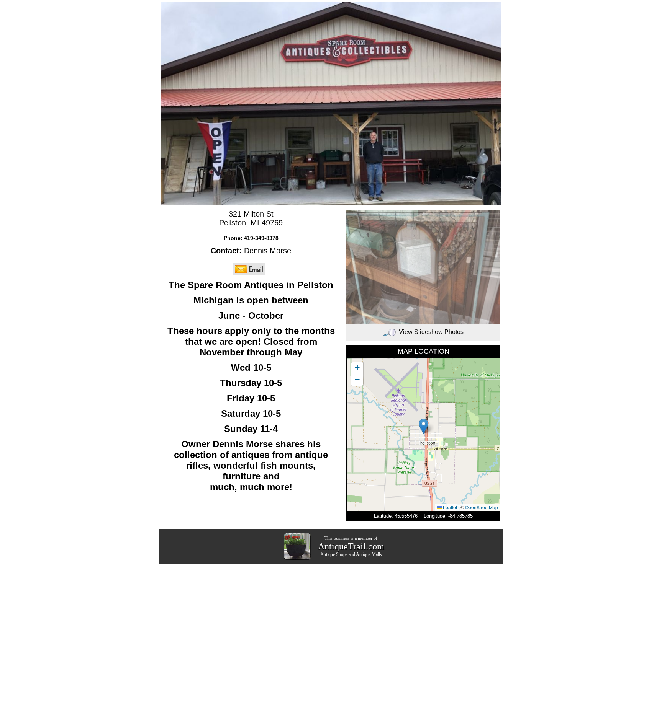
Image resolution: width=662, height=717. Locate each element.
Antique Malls (369, 554)
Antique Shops (333, 554)
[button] (423, 426)
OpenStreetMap (481, 507)
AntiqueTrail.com (351, 546)
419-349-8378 (261, 238)
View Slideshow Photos (431, 332)
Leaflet (449, 507)
